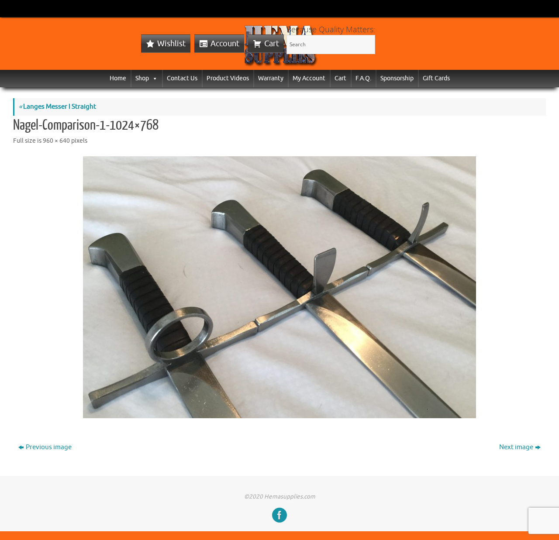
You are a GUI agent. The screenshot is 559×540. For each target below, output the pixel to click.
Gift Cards (436, 78)
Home (118, 78)
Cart (271, 43)
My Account (309, 78)
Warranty (270, 78)
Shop (142, 78)
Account (224, 43)
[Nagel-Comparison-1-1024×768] (279, 287)
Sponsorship (397, 78)
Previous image (49, 447)
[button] (153, 78)
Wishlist (171, 43)
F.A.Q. (363, 78)
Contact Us (182, 78)
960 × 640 (56, 140)
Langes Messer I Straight (57, 107)
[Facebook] (279, 515)
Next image (516, 447)
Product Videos (228, 78)
